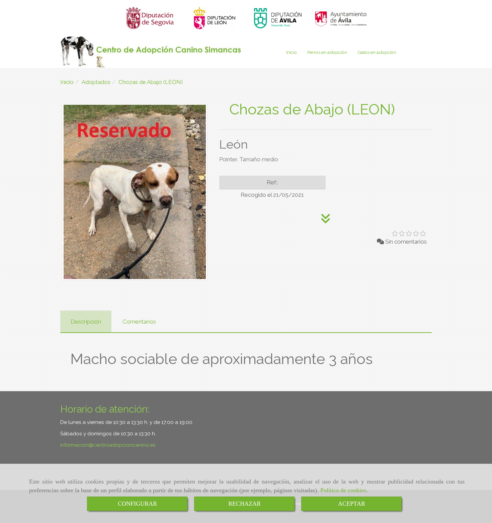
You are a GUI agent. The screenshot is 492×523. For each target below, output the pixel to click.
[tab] (85, 322)
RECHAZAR (244, 503)
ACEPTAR (351, 503)
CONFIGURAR (137, 503)
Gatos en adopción (376, 52)
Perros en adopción (327, 52)
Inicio (291, 52)
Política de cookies (343, 490)
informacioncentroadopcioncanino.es (108, 445)
